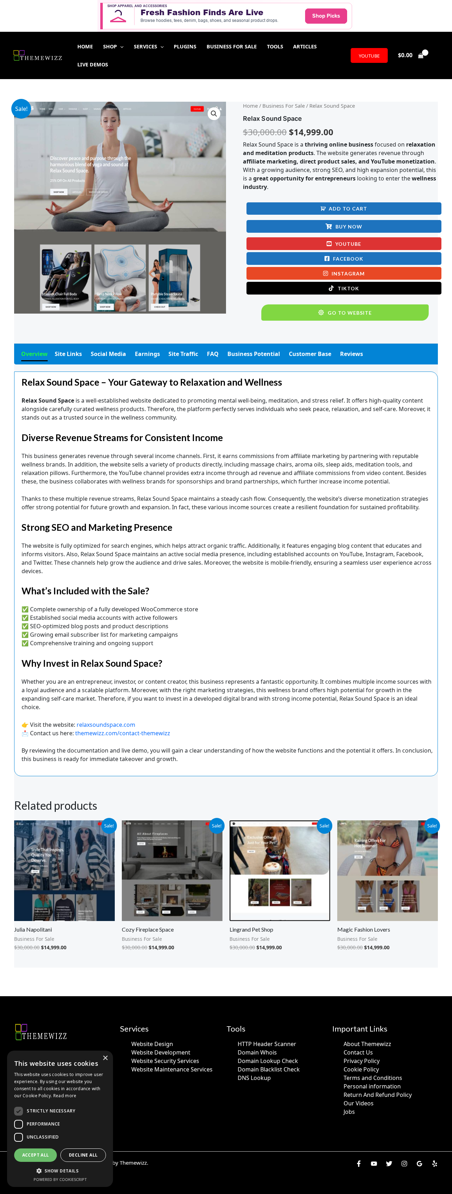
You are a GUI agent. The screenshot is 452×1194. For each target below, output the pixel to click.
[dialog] (60, 1119)
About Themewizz (367, 1044)
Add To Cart (348, 209)
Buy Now (348, 227)
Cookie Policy (361, 1069)
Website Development (160, 1052)
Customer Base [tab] (310, 354)
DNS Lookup (254, 1078)
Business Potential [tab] (253, 354)
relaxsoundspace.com (106, 725)
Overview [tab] (34, 354)
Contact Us (358, 1052)
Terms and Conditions (373, 1078)
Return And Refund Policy (378, 1095)
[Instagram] (404, 1163)
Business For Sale (283, 105)
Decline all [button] (83, 1155)
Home (250, 105)
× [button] (105, 1058)
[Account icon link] (436, 55)
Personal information (372, 1086)
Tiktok (348, 288)
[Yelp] (435, 1163)
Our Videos (359, 1103)
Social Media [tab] (108, 354)
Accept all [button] (35, 1155)
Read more (65, 1096)
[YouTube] (374, 1163)
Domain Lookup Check (268, 1061)
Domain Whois (257, 1052)
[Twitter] (389, 1163)
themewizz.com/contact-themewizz (122, 733)
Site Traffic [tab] (183, 354)
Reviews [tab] (351, 354)
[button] (120, 46)
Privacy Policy (362, 1061)
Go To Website (350, 313)
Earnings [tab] (147, 354)
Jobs (349, 1112)
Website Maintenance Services (172, 1069)
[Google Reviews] (419, 1163)
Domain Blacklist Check (269, 1069)
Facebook (348, 259)
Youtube (348, 244)
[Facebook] (359, 1163)
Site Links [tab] (68, 354)
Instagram (348, 274)
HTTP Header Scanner (267, 1044)
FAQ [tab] (213, 354)
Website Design (152, 1044)
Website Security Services (165, 1061)
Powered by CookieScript (60, 1179)
